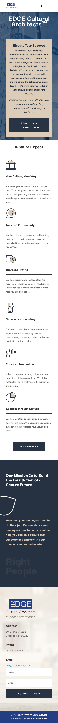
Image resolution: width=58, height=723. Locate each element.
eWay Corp (41, 718)
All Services (29, 446)
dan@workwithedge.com (18, 665)
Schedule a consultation (29, 125)
